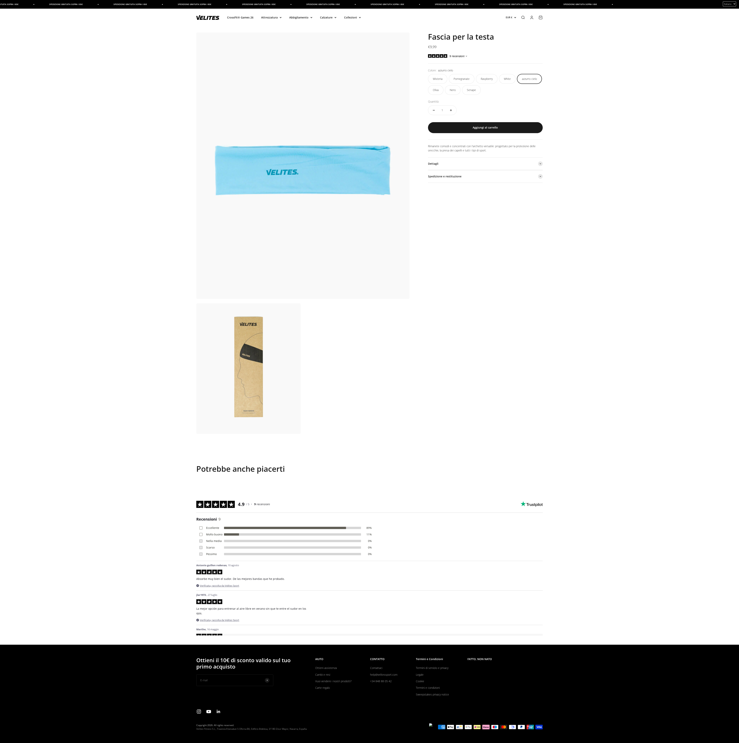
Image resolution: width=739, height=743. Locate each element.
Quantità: (433, 101)
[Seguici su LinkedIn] (218, 711)
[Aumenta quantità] (450, 110)
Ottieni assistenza (326, 668)
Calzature (326, 17)
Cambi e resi (322, 674)
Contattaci (376, 668)
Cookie (420, 681)
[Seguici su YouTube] (208, 711)
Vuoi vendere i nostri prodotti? (333, 681)
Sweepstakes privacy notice (432, 694)
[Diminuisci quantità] (433, 110)
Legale (420, 674)
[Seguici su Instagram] (198, 711)
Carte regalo (322, 688)
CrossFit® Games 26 (240, 17)
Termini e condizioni (428, 688)
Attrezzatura (269, 17)
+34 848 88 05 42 (381, 681)
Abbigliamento (298, 17)
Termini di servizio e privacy (432, 668)
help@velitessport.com (383, 674)
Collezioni (350, 17)
